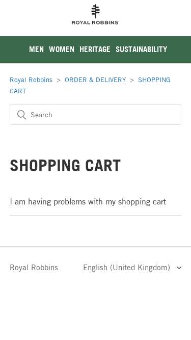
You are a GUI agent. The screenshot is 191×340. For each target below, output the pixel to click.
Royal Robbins (31, 79)
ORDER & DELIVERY (95, 79)
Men (36, 49)
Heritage (95, 49)
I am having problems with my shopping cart (88, 201)
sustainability (141, 49)
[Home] (96, 30)
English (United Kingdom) (128, 267)
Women (61, 49)
